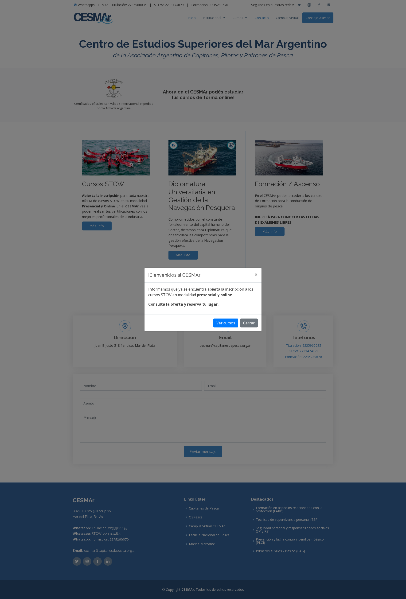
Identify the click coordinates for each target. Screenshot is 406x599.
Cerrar (249, 323)
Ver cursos (225, 323)
